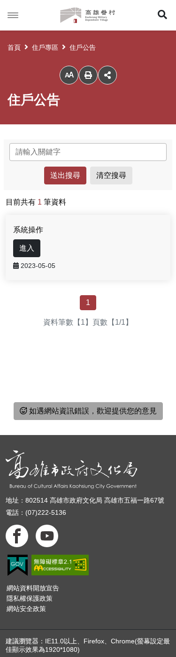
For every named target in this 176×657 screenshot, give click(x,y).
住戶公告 (82, 47)
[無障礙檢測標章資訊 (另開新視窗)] (60, 565)
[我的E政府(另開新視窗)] (18, 565)
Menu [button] (13, 15)
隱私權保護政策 (30, 598)
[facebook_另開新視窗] (17, 536)
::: (8, 143)
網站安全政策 (26, 608)
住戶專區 (45, 47)
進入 (26, 248)
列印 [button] (88, 75)
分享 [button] (107, 75)
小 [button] (69, 75)
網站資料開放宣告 (33, 588)
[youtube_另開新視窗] (47, 536)
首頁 (14, 47)
